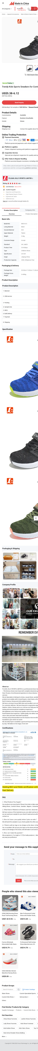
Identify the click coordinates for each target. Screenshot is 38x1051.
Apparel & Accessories (13, 14)
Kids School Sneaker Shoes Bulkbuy (14, 1033)
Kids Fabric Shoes (24, 1028)
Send (18, 880)
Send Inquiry (19, 102)
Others (4, 1000)
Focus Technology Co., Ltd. (25, 1043)
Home (3, 14)
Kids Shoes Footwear (27, 1023)
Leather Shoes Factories (28, 1019)
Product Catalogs (29, 989)
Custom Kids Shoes (8, 997)
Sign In (5, 201)
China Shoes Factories (10, 1019)
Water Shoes (6, 993)
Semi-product (24, 997)
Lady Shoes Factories (10, 1023)
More (3, 1036)
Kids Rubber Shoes (9, 1028)
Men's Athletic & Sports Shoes (28, 14)
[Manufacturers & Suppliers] (19, 3)
